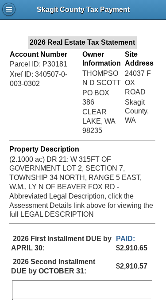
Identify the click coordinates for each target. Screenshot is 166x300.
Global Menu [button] (8, 9)
